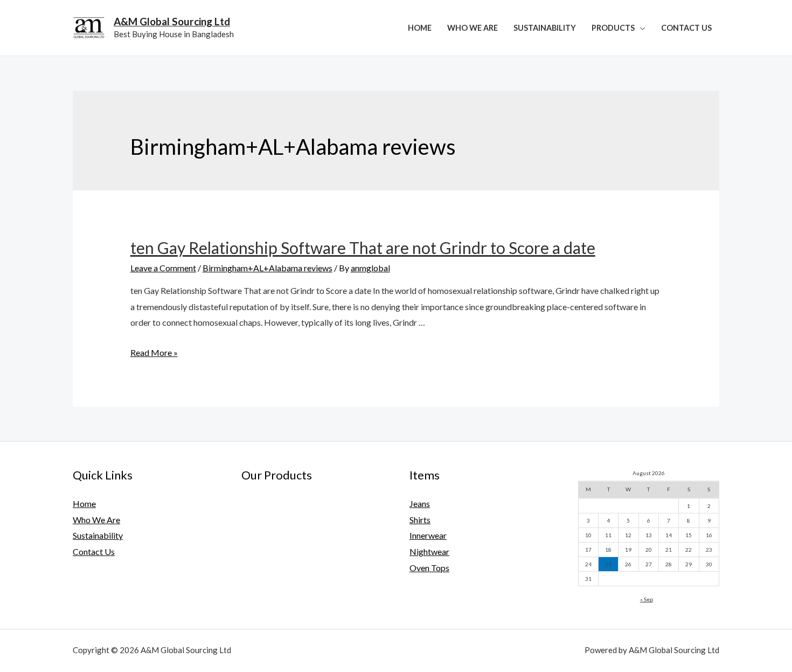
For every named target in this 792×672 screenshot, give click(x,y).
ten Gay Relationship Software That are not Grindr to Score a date (362, 247)
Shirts (419, 520)
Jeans (419, 503)
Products (613, 27)
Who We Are (472, 27)
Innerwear (428, 535)
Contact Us (686, 27)
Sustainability (544, 27)
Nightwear (429, 551)
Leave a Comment (163, 268)
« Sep (646, 599)
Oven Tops (429, 568)
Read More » (154, 352)
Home (420, 27)
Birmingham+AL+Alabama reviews (267, 268)
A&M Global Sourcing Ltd (172, 21)
